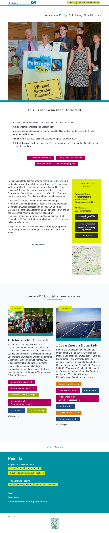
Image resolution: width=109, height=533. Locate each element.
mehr (24, 375)
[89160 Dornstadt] (87, 258)
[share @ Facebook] (31, 250)
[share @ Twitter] (36, 250)
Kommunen (51, 15)
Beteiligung (75, 15)
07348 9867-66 (86, 235)
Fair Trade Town (56, 181)
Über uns (95, 15)
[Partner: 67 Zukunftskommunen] (55, 523)
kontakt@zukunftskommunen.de (83, 2)
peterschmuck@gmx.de (21, 484)
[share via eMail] (45, 250)
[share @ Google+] (40, 250)
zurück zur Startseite (54, 447)
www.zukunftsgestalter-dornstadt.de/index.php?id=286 (87, 227)
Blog (86, 15)
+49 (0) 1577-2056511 (45, 484)
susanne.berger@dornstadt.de (87, 217)
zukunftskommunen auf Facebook (27, 473)
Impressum (13, 497)
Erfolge (63, 15)
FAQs (11, 493)
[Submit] (33, 2)
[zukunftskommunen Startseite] (22, 12)
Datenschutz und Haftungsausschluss (27, 501)
